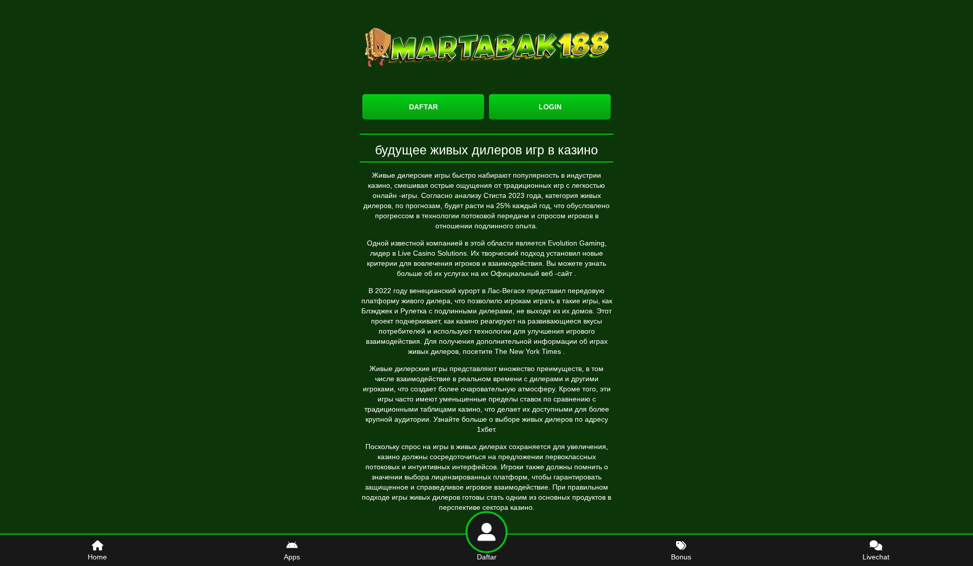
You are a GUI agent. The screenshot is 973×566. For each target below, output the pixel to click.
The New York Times (529, 351)
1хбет (486, 429)
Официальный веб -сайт (532, 273)
